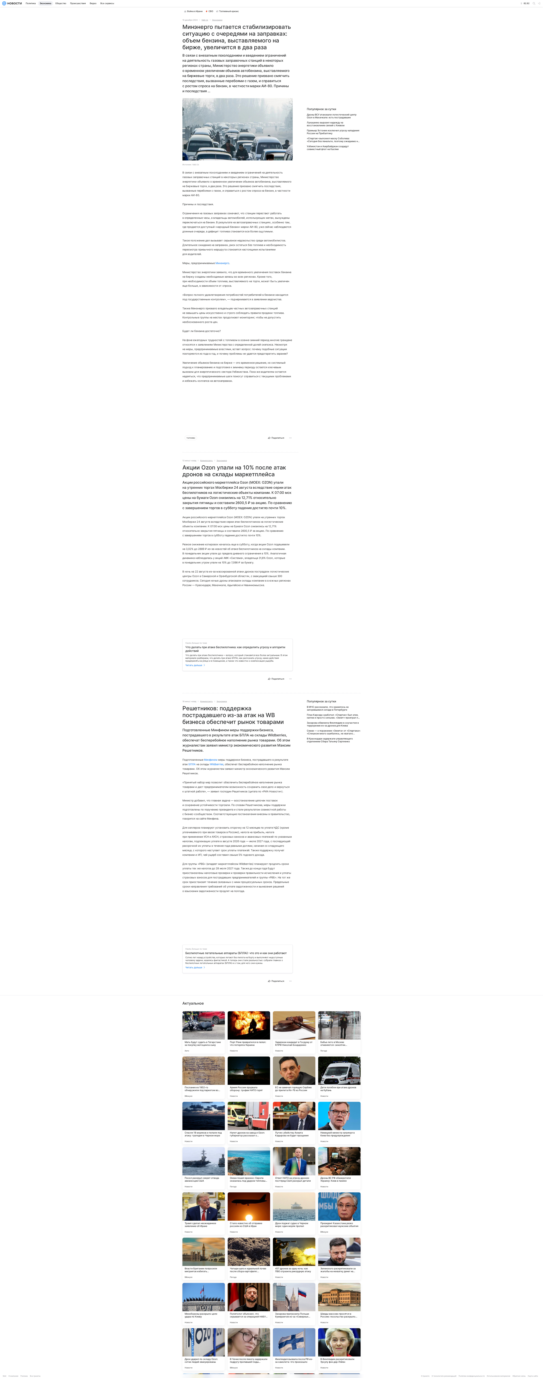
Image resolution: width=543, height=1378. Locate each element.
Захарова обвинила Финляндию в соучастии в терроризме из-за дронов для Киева (333, 724)
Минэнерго (222, 263)
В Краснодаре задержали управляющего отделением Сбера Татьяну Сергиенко (330, 740)
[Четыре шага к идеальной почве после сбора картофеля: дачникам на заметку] (249, 1259)
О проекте (425, 1376)
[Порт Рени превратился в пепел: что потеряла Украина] (249, 1032)
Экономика (217, 20)
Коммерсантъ (206, 460)
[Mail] (4, 3)
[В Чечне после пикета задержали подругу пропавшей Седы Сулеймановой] (249, 1349)
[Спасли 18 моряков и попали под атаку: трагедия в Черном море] (203, 1123)
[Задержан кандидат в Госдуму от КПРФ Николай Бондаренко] (294, 1032)
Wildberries (216, 764)
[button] (237, 129)
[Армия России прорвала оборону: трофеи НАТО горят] (249, 1078)
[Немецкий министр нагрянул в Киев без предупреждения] (339, 1123)
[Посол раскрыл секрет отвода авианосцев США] (203, 1168)
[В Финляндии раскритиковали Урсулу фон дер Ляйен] (339, 1349)
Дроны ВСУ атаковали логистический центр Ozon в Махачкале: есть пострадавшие (331, 116)
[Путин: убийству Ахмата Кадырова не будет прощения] (294, 1123)
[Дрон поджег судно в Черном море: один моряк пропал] (294, 1213)
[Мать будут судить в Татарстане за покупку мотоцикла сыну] (203, 1032)
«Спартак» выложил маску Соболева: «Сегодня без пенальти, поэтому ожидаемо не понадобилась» (333, 140)
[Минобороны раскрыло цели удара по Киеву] (203, 1304)
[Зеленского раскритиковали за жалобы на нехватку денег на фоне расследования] (339, 1259)
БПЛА (192, 764)
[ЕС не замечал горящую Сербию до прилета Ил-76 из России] (294, 1078)
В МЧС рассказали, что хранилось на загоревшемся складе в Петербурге (328, 708)
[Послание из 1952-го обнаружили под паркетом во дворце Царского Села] (203, 1078)
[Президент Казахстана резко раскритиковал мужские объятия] (339, 1213)
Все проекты (35, 1376)
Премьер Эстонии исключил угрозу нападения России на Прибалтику (333, 132)
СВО (211, 11)
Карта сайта (533, 1376)
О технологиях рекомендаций (444, 1376)
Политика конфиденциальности (472, 1376)
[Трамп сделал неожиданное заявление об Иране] (203, 1213)
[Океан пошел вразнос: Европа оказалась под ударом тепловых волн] (249, 1168)
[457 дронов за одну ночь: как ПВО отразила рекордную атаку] (294, 1259)
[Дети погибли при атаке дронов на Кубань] (339, 1078)
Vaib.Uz (205, 20)
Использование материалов (498, 1376)
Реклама (24, 1376)
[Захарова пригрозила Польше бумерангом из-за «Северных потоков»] (294, 1304)
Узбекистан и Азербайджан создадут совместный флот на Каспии (328, 148)
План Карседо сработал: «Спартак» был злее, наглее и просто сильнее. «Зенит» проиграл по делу (333, 716)
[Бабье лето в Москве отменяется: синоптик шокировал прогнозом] (339, 1032)
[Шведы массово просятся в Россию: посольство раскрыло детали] (339, 1304)
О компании (13, 1376)
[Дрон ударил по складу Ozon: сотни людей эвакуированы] (203, 1349)
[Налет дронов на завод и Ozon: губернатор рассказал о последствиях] (249, 1123)
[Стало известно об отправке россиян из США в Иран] (249, 1213)
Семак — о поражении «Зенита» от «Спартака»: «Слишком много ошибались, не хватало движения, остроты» (334, 732)
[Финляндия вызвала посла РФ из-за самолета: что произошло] (294, 1349)
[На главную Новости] (14, 3)
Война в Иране (195, 11)
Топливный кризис (229, 11)
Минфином (210, 759)
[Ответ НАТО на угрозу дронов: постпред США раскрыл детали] (294, 1168)
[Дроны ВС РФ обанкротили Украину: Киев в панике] (339, 1168)
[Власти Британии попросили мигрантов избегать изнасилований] (203, 1259)
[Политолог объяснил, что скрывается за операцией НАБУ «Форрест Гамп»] (249, 1304)
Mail (4, 1376)
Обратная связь (519, 1376)
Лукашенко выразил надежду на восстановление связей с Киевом (325, 124)
